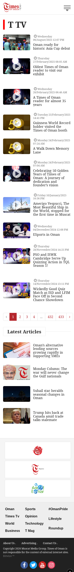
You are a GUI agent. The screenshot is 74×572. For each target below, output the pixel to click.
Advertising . (29, 543)
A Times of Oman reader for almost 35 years (49, 101)
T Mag (30, 531)
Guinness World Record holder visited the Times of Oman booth (52, 126)
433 (61, 317)
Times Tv (12, 516)
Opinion (31, 516)
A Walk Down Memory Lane (51, 150)
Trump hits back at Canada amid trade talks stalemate (48, 416)
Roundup (56, 528)
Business (12, 531)
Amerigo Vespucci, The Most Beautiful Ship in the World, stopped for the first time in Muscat (52, 209)
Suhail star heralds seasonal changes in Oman (48, 394)
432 (50, 317)
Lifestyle (55, 519)
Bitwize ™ (8, 556)
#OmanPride (58, 509)
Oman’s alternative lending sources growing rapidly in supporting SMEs (48, 350)
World (9, 523)
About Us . (9, 543)
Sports (30, 509)
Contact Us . (50, 543)
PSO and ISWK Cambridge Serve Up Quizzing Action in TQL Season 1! (51, 260)
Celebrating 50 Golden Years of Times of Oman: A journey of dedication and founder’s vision (50, 177)
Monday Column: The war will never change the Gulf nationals (51, 372)
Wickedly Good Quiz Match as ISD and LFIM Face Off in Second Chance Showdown (51, 294)
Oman (9, 509)
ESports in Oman (46, 234)
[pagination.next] (69, 317)
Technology (34, 523)
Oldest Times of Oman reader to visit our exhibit (50, 70)
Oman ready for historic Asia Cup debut (51, 46)
